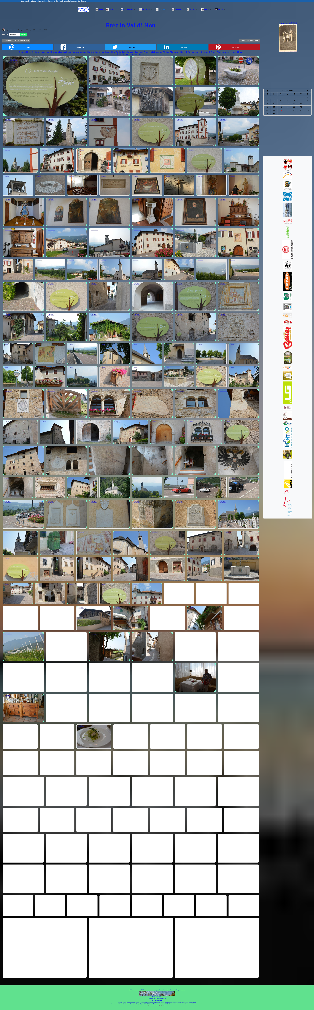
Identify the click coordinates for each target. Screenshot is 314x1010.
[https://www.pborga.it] (83, 9)
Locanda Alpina (137, 54)
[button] (111, 9)
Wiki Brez (125, 54)
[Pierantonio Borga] (3, 30)
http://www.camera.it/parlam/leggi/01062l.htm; (157, 1005)
